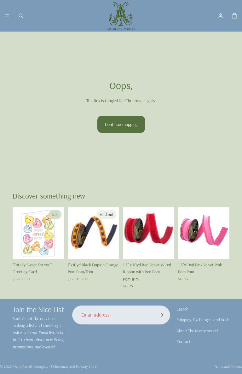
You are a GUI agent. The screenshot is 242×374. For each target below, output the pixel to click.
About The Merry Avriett (197, 331)
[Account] (221, 16)
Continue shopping (121, 124)
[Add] (54, 249)
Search (182, 309)
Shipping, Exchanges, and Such (202, 320)
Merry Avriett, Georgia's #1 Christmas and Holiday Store (54, 366)
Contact (183, 341)
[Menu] (7, 16)
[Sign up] (160, 315)
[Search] (21, 16)
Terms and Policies (228, 366)
